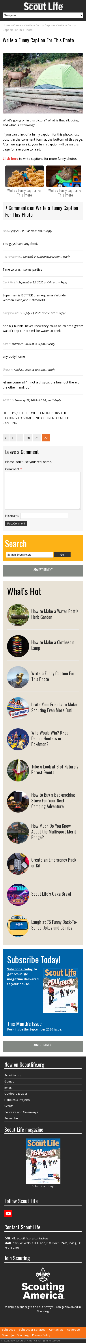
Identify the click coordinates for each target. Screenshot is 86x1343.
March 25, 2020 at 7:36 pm (28, 344)
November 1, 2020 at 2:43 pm (41, 257)
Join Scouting (19, 1335)
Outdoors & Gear (15, 1094)
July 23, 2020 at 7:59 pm (40, 313)
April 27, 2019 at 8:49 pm (29, 370)
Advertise (73, 1330)
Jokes (8, 1088)
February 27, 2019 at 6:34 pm (33, 400)
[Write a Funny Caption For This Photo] (24, 176)
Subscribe (11, 1118)
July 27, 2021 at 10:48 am (26, 231)
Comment (13, 469)
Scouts (8, 1106)
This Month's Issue (24, 1023)
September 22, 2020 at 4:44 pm (38, 282)
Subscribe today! (43, 1186)
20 (28, 438)
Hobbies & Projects (17, 1100)
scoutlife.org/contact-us (26, 1238)
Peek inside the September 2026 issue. (34, 1029)
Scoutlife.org (12, 1075)
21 (37, 438)
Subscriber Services (32, 1330)
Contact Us (56, 1330)
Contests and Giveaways (21, 1112)
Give (5, 1335)
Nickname (12, 515)
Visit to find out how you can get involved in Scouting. (43, 1309)
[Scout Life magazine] (43, 5)
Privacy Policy (41, 1335)
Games (18, 25)
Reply (48, 231)
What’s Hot (24, 591)
